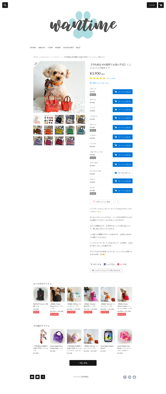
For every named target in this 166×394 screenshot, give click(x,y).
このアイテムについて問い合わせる (107, 270)
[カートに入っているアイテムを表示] (161, 5)
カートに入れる (124, 92)
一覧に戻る (83, 363)
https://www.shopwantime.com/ (134, 377)
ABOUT (42, 47)
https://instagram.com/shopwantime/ (129, 377)
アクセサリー (56, 57)
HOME (33, 47)
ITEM (50, 47)
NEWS (58, 47)
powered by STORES (81, 377)
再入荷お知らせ (124, 173)
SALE (78, 47)
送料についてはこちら (101, 83)
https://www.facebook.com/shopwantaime (125, 377)
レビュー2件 (111, 78)
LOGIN (152, 5)
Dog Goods (45, 57)
